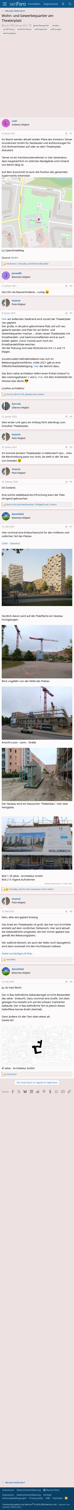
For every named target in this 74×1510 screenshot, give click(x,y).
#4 (71, 416)
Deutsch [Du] (52, 1490)
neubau (55, 25)
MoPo (14, 257)
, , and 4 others (31, 889)
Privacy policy (36, 1498)
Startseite (57, 1498)
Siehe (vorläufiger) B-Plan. (17, 953)
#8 (71, 911)
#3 (71, 313)
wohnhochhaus (24, 29)
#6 (71, 481)
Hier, (40, 377)
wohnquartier (41, 29)
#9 (71, 981)
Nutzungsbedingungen (14, 1498)
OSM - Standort (11, 543)
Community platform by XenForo (29, 1504)
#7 (71, 526)
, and (27, 263)
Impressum (8, 1490)
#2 (71, 285)
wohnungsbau (9, 33)
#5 (71, 447)
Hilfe (47, 1498)
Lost (6, 25)
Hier (4, 319)
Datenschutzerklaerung (29, 1490)
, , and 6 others (25, 394)
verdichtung (8, 29)
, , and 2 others (31, 504)
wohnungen (56, 29)
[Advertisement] (37, 77)
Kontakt (47, 1494)
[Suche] (70, 4)
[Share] (66, 134)
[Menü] (5, 4)
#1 (71, 133)
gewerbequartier (41, 25)
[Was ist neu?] (63, 4)
